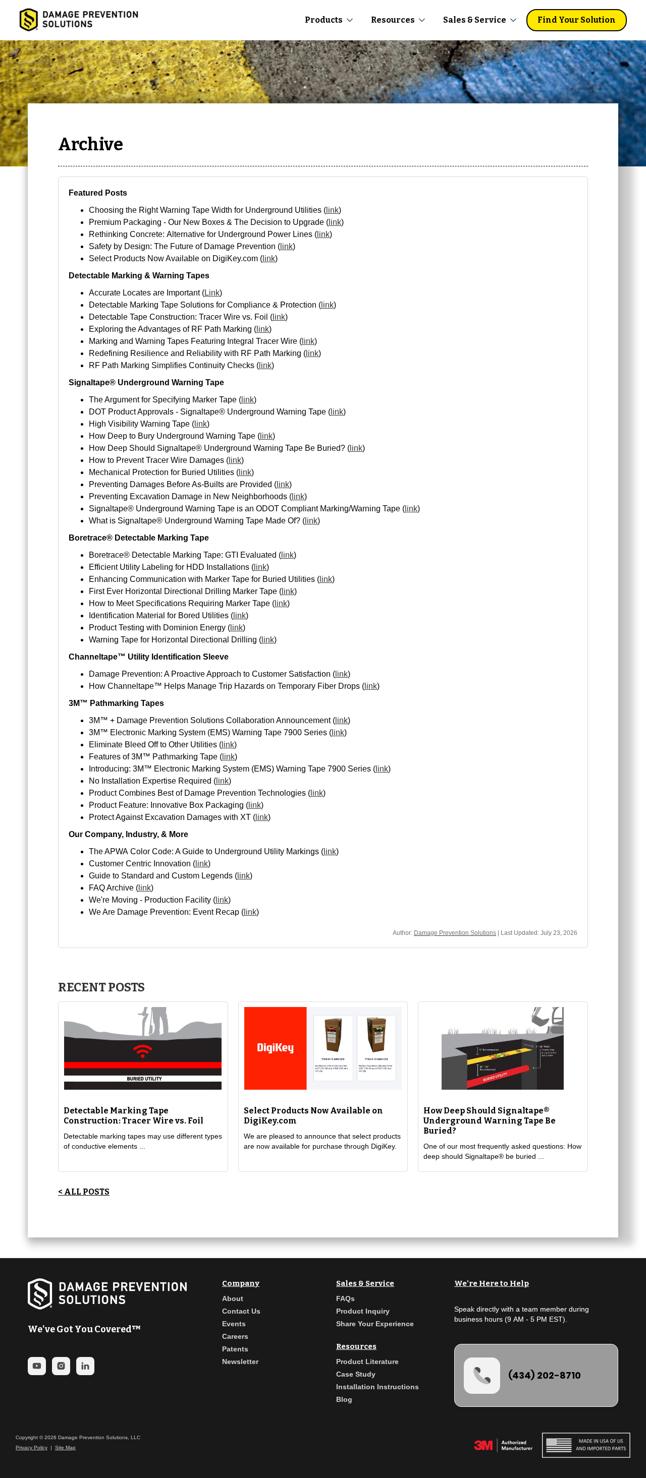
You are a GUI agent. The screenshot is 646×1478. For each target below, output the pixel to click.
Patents (235, 1349)
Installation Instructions (377, 1387)
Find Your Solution (576, 20)
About (232, 1298)
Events (234, 1324)
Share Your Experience (375, 1324)
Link (212, 292)
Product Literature (367, 1361)
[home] (78, 20)
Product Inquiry (363, 1311)
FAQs (345, 1298)
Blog (344, 1399)
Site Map (65, 1447)
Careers (235, 1336)
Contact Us (241, 1311)
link (332, 210)
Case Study (355, 1374)
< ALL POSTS (84, 1192)
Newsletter (240, 1361)
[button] (330, 20)
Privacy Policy (31, 1447)
